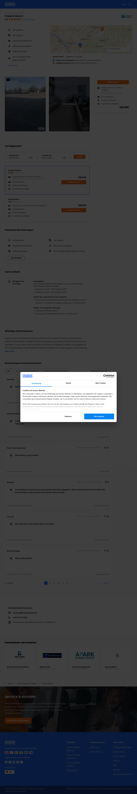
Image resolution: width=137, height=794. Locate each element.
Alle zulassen (99, 416)
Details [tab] (68, 383)
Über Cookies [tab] (100, 383)
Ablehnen (68, 416)
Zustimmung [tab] (36, 383)
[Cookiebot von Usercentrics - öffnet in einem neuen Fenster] (105, 376)
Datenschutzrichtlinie (31, 409)
